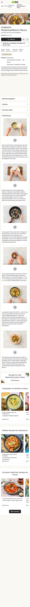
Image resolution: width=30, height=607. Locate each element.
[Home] (2, 6)
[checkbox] (1, 35)
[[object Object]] (23, 39)
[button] (15, 104)
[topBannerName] (15, 11)
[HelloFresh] (15, 2)
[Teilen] (27, 39)
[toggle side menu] (2, 2)
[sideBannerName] (15, 86)
